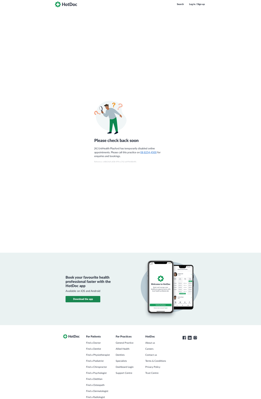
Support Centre (124, 373)
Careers (149, 349)
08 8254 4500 (148, 152)
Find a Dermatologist (97, 391)
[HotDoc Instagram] (195, 338)
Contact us (151, 355)
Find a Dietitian (94, 379)
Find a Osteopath (95, 385)
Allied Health (122, 349)
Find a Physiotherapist (98, 355)
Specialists (121, 361)
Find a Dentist (93, 349)
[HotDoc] (66, 4)
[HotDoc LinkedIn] (189, 338)
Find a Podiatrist (95, 361)
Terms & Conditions (155, 361)
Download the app (83, 299)
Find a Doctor (93, 343)
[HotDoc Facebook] (184, 338)
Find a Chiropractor (96, 367)
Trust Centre (151, 373)
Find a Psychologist (96, 373)
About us (150, 343)
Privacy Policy (152, 367)
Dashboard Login (125, 367)
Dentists (120, 355)
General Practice (124, 343)
